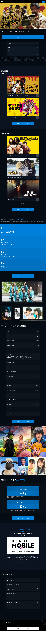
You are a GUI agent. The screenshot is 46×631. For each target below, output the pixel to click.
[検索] (40, 2)
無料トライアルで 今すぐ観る (23, 37)
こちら (31, 39)
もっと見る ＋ (23, 203)
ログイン (43, 1)
